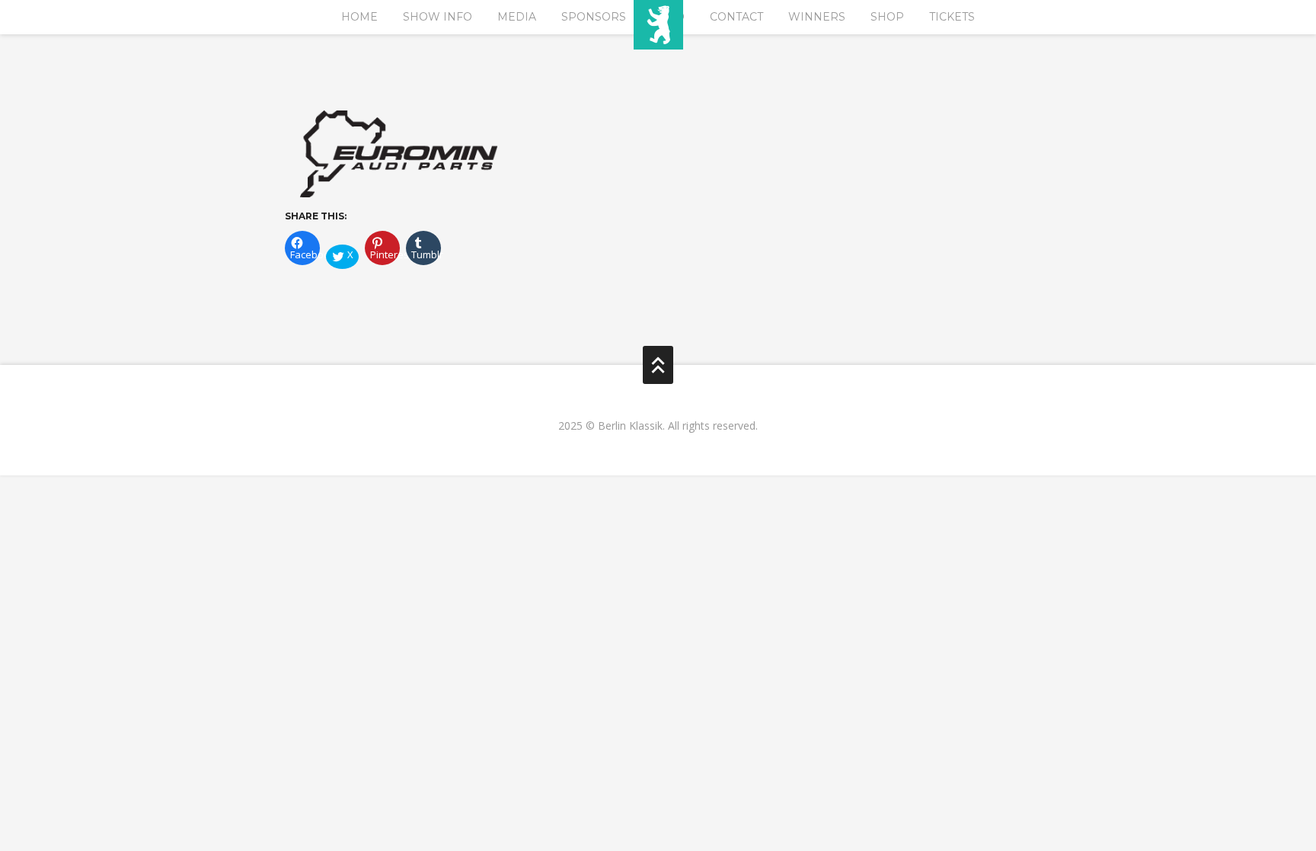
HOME (359, 17)
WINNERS (816, 17)
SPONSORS (593, 17)
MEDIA (516, 17)
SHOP (887, 17)
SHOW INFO (437, 17)
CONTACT (736, 17)
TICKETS (952, 17)
